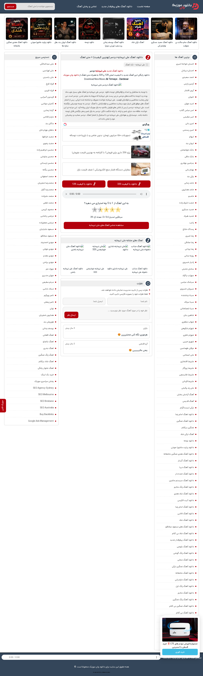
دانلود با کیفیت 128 (82, 184)
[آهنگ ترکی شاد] (138, 29)
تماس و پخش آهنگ (87, 6)
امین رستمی (188, 130)
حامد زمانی (189, 183)
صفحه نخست (143, 6)
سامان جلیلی (188, 269)
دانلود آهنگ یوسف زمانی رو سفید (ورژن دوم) (113, 44)
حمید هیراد (189, 216)
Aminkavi (104, 672)
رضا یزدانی (189, 249)
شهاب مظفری (188, 321)
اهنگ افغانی (48, 335)
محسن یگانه (48, 169)
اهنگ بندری (48, 348)
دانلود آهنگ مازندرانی (184, 579)
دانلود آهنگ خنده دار (184, 473)
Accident (108, 672)
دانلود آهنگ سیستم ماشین (181, 480)
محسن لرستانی (47, 163)
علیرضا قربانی (188, 381)
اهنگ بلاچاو (48, 341)
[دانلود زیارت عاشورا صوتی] (41, 29)
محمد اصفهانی (47, 176)
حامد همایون (188, 189)
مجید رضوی (48, 143)
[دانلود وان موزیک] (185, 6)
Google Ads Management (41, 421)
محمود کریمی (47, 209)
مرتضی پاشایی (47, 216)
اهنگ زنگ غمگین (46, 355)
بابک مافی (189, 156)
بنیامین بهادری (187, 163)
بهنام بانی (189, 169)
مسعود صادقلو (47, 235)
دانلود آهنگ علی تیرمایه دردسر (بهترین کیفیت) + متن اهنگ (111, 57)
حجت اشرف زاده (186, 202)
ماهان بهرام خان (46, 130)
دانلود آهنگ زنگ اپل (185, 586)
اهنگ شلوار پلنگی (46, 368)
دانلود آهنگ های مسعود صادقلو (179, 526)
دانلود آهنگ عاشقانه (185, 573)
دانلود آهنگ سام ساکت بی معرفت (186, 44)
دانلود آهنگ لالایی (185, 513)
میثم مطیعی (48, 282)
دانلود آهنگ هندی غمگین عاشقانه (16, 44)
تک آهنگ (129, 64)
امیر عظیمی (188, 116)
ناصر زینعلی (49, 302)
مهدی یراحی (48, 262)
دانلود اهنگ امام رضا (184, 414)
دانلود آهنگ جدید (115, 70)
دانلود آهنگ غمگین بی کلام (181, 606)
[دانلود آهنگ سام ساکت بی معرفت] (186, 29)
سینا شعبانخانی (187, 308)
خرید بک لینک (47, 374)
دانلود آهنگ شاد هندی (184, 493)
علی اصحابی (188, 355)
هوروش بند (48, 321)
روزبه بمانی (189, 255)
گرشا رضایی (48, 110)
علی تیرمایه (140, 64)
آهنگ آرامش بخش (185, 394)
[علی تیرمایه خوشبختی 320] (95, 255)
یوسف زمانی (48, 328)
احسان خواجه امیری (185, 63)
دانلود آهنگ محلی (185, 559)
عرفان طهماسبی (187, 348)
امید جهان (189, 103)
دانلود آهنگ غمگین (185, 421)
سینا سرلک (189, 302)
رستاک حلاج (188, 229)
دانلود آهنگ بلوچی (185, 546)
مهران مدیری (48, 275)
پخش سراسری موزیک (44, 381)
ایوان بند (190, 143)
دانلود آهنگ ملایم (186, 592)
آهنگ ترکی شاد (137, 42)
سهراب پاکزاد (188, 275)
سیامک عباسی (187, 282)
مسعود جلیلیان (46, 229)
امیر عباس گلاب (187, 110)
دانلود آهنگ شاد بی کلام (183, 533)
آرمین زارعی (189, 83)
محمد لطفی (48, 202)
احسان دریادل (187, 70)
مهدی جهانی (48, 249)
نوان (52, 308)
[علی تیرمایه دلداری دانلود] (117, 255)
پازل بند (190, 176)
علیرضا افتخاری (187, 361)
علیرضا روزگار (188, 368)
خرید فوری (180, 652)
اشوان (191, 97)
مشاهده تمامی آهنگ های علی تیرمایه (106, 225)
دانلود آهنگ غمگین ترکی (183, 566)
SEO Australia (47, 407)
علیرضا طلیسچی (186, 374)
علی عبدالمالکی (47, 63)
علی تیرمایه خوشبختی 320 (95, 270)
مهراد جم (50, 269)
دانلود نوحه (89, 42)
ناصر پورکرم (49, 295)
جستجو (10, 6)
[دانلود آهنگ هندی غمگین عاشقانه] (17, 29)
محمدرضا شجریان (46, 183)
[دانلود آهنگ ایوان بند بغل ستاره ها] (65, 29)
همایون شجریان (46, 315)
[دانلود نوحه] (90, 29)
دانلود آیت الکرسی (185, 500)
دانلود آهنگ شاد (186, 520)
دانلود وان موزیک (71, 75)
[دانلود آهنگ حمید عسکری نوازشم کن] (162, 29)
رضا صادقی (189, 242)
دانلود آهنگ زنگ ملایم (184, 487)
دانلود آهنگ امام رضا (184, 506)
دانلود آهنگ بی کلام (185, 612)
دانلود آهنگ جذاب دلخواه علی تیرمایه (139, 270)
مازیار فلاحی (48, 116)
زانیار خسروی (188, 262)
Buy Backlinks (47, 414)
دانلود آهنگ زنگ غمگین (183, 599)
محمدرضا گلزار (47, 189)
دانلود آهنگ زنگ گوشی (183, 553)
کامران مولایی (47, 103)
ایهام (191, 136)
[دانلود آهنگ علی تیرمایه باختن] (73, 255)
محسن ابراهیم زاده (45, 149)
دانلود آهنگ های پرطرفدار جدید (116, 6)
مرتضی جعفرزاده (46, 222)
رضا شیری (189, 235)
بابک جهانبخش (187, 149)
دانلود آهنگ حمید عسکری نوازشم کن (162, 44)
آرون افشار (189, 90)
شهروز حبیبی (188, 341)
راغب (191, 222)
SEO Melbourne (46, 394)
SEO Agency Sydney (43, 388)
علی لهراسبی (48, 70)
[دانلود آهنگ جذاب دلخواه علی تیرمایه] (139, 255)
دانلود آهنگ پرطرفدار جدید (182, 540)
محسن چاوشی (47, 156)
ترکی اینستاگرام (187, 407)
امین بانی (189, 123)
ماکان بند (49, 123)
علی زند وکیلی (187, 388)
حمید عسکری (188, 209)
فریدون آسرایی (47, 97)
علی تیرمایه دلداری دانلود (117, 268)
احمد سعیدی (188, 77)
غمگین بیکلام (188, 427)
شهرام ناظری (188, 335)
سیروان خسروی (187, 288)
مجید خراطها (48, 136)
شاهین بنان (188, 315)
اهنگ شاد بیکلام (46, 361)
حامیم (191, 196)
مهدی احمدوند (47, 242)
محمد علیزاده (48, 196)
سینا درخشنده (187, 295)
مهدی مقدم (48, 255)
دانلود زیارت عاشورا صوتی (41, 42)
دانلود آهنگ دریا (186, 467)
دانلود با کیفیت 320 (127, 184)
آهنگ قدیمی (188, 401)
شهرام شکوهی (187, 328)
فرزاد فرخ (50, 83)
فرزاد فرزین (49, 90)
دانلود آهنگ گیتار (186, 460)
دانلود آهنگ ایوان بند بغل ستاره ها (65, 44)
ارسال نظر (71, 315)
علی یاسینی (48, 77)
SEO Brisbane (47, 401)
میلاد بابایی (48, 288)
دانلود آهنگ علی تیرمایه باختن (73, 270)
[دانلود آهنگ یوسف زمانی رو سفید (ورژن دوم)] (114, 29)
